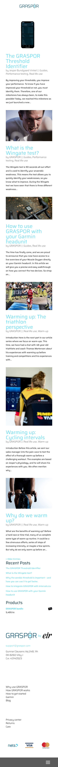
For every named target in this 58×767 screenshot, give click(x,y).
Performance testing (17, 74)
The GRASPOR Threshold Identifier (23, 61)
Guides (43, 70)
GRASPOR (15, 157)
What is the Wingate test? (22, 150)
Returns (10, 723)
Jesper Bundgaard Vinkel (23, 70)
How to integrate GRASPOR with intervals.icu (28, 586)
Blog (8, 700)
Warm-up (43, 331)
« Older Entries (13, 559)
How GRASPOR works (18, 690)
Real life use (35, 74)
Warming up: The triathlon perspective (26, 322)
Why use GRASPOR (17, 687)
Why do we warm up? (26, 518)
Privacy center (13, 720)
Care (8, 727)
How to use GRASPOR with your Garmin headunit (24, 234)
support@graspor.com (18, 646)
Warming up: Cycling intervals (25, 435)
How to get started (16, 694)
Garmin (10, 697)
